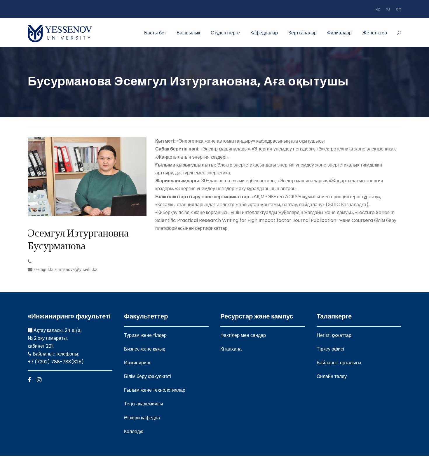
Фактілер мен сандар (243, 335)
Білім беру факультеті (147, 376)
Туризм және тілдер (145, 335)
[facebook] (29, 380)
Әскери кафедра (142, 417)
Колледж (133, 431)
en (398, 9)
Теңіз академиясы (143, 403)
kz (378, 9)
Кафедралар (264, 32)
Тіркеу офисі (330, 349)
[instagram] (39, 380)
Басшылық (188, 32)
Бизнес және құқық (144, 349)
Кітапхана (231, 349)
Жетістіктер (374, 32)
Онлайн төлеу (332, 376)
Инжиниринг (137, 362)
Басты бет (155, 32)
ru (388, 9)
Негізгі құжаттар (334, 335)
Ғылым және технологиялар (154, 390)
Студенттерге (225, 32)
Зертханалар (302, 32)
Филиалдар (339, 32)
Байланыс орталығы (339, 362)
